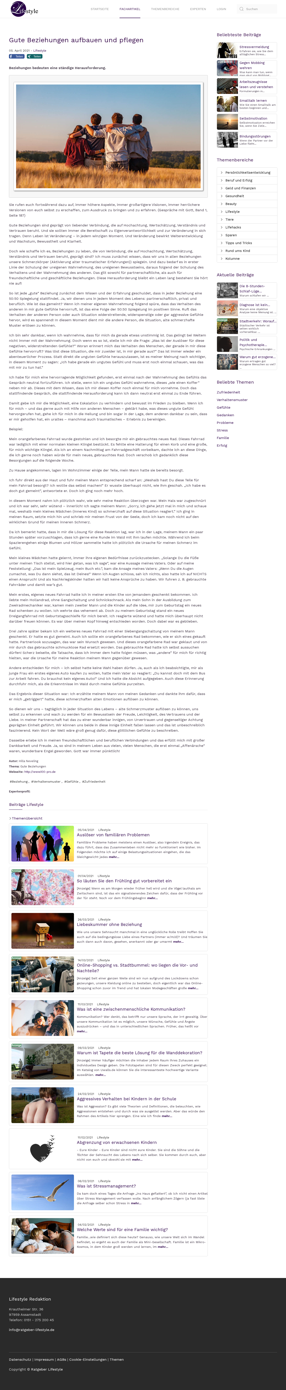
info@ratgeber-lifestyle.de (31, 1330)
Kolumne (232, 259)
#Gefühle (71, 781)
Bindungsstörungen (255, 136)
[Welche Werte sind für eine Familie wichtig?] (42, 1236)
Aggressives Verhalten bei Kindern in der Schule (126, 1098)
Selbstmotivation (253, 118)
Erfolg (222, 445)
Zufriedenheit (228, 392)
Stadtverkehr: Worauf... (258, 321)
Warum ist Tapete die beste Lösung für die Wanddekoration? (139, 1052)
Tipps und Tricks (238, 243)
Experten (198, 9)
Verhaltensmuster (232, 400)
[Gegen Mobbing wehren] (227, 68)
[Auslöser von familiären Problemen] (42, 843)
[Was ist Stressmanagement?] (42, 1192)
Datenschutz (20, 1359)
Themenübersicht (26, 818)
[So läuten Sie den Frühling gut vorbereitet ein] (42, 887)
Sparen (230, 235)
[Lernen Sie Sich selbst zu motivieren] (227, 121)
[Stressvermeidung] (227, 50)
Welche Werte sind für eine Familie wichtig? (122, 1229)
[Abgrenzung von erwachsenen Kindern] (42, 1148)
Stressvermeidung (254, 47)
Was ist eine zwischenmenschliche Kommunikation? (131, 1009)
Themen (117, 1359)
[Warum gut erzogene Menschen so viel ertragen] (227, 361)
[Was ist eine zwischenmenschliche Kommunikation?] (42, 1018)
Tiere (229, 220)
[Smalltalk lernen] (227, 103)
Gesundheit (234, 196)
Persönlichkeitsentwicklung (247, 173)
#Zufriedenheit (93, 781)
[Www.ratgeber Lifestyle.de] (23, 9)
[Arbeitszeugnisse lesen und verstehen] (227, 86)
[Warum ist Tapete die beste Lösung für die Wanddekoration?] (42, 1061)
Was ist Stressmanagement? (106, 1186)
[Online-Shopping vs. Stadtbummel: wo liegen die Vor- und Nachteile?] (42, 974)
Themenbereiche (165, 9)
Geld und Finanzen (240, 188)
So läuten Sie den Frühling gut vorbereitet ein (124, 880)
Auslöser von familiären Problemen (113, 834)
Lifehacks (232, 227)
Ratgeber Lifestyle (47, 1369)
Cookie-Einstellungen (88, 1359)
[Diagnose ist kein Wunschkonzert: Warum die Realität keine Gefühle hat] (227, 308)
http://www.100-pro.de (40, 771)
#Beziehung (18, 781)
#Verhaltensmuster (46, 781)
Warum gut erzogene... (258, 357)
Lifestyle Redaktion (30, 1299)
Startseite (100, 9)
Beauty (230, 204)
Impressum (44, 1359)
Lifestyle (39, 50)
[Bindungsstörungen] (227, 139)
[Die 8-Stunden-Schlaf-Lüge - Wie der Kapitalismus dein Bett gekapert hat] (227, 290)
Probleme (225, 422)
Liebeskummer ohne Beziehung (109, 924)
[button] (17, 57)
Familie (223, 438)
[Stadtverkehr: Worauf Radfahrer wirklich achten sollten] (227, 326)
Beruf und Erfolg (238, 180)
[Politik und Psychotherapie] (227, 344)
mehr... (114, 857)
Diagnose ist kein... (255, 305)
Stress (222, 430)
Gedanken (225, 415)
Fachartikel (130, 9)
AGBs (61, 1359)
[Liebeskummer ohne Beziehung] (42, 930)
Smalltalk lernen (253, 101)
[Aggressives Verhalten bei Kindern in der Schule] (42, 1105)
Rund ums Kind (237, 251)
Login (221, 9)
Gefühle (223, 407)
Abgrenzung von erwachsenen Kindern (117, 1142)
